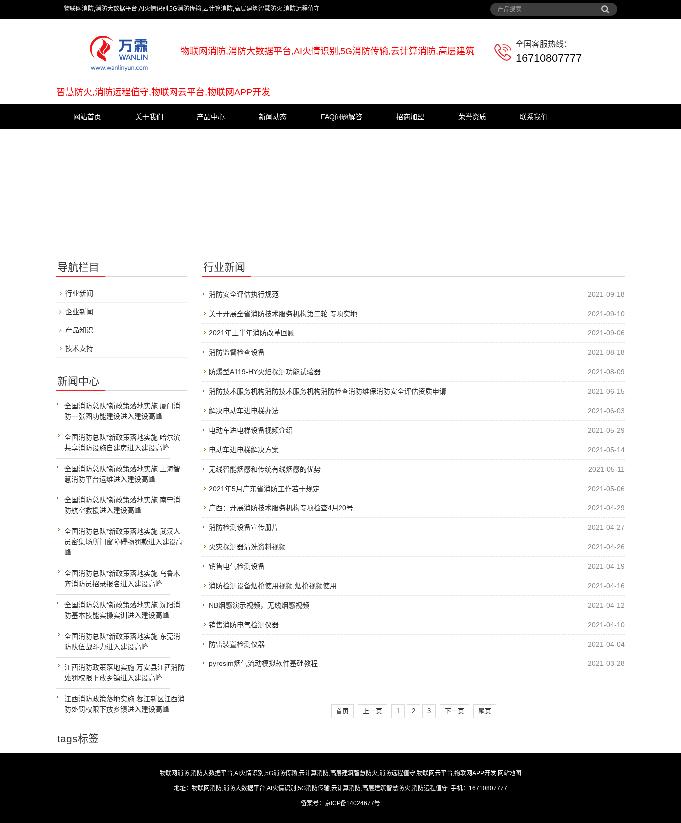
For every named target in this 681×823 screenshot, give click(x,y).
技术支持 (79, 348)
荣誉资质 (472, 117)
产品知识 (79, 330)
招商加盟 (410, 117)
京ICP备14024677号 (352, 803)
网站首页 (87, 117)
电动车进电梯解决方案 (244, 450)
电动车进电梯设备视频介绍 (251, 430)
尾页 (484, 711)
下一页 (454, 711)
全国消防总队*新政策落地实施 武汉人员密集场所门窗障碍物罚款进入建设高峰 (123, 541)
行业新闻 (79, 293)
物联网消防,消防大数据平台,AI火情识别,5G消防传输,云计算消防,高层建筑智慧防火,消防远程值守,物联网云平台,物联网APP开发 (328, 773)
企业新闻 (79, 312)
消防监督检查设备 (237, 352)
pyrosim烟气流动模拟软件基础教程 (263, 663)
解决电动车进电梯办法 (244, 411)
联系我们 (534, 117)
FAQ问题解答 (341, 117)
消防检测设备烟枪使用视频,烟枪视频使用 (273, 586)
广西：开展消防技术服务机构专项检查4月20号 (281, 508)
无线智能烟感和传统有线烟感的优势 (265, 469)
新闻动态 (273, 117)
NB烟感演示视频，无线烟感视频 (259, 605)
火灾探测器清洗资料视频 (247, 547)
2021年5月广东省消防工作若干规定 (264, 489)
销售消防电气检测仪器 (244, 625)
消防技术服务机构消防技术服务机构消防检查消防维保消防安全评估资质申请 (327, 391)
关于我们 (149, 117)
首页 (342, 711)
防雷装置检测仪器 (237, 644)
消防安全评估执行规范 (244, 294)
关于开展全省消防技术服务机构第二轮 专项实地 (283, 314)
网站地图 (509, 773)
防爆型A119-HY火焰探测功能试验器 (265, 372)
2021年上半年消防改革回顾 (252, 333)
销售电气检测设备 (237, 566)
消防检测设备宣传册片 (244, 527)
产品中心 (211, 117)
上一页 (372, 711)
